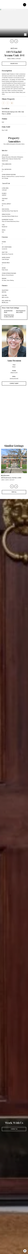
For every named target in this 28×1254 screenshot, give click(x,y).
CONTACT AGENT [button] (14, 383)
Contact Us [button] (14, 1129)
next (16, 41)
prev (12, 41)
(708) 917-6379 (14, 372)
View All (14, 492)
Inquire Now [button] (14, 63)
